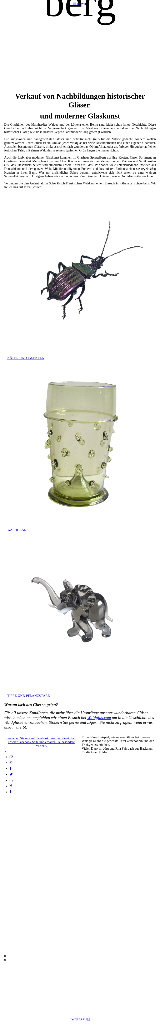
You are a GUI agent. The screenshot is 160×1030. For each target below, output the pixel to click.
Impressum (80, 1019)
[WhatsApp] (11, 762)
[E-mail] (11, 757)
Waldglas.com (99, 717)
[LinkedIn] (11, 780)
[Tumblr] (10, 792)
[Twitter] (11, 774)
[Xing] (11, 786)
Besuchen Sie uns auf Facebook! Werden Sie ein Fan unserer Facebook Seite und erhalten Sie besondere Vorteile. (41, 742)
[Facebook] (10, 768)
